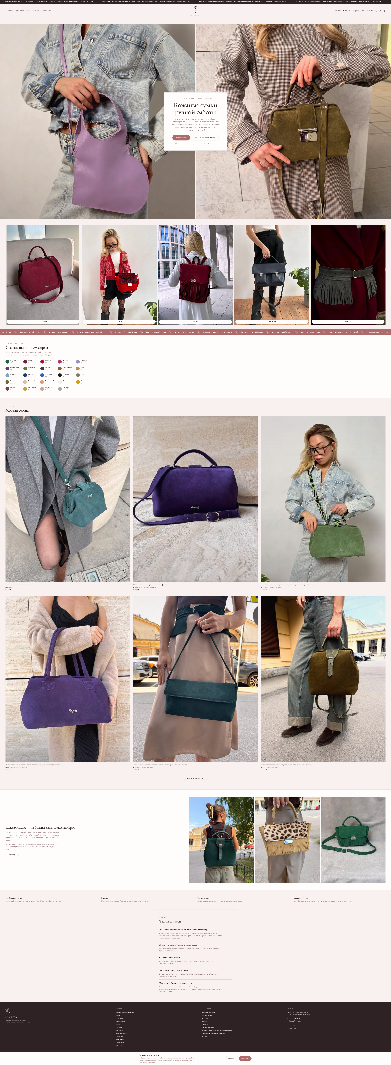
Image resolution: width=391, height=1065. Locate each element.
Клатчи (118, 1024)
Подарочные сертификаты (14, 11)
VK (295, 1028)
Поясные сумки (46, 11)
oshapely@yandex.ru (294, 1021)
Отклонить (231, 1058)
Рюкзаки (119, 1027)
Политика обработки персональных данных (217, 1030)
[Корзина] (384, 11)
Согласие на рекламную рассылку (213, 1033)
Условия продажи (208, 1027)
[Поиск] (376, 11)
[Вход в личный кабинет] (380, 11)
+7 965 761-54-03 (75, 1)
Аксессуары (120, 1039)
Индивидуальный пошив (205, 137)
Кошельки (119, 1036)
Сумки (28, 11)
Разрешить (245, 1058)
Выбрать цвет (181, 137)
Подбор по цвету (367, 11)
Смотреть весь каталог (195, 778)
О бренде (12, 855)
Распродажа (347, 11)
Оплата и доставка (208, 1012)
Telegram (289, 1028)
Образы (356, 11)
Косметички (120, 1042)
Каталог (338, 11)
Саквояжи (35, 11)
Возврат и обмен (207, 1015)
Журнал (204, 1036)
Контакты (205, 1024)
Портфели (119, 1030)
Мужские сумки (121, 1033)
